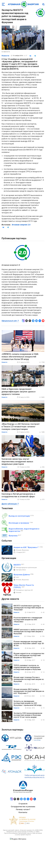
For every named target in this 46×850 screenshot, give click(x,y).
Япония (18, 550)
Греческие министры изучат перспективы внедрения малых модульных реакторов (17, 461)
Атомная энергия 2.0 (21, 225)
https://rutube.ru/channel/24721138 (26, 320)
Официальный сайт (9, 321)
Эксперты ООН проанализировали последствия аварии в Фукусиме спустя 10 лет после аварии (28, 715)
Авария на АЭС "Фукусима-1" (26, 547)
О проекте (23, 804)
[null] (30, 56)
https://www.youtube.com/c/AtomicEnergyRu (43, 320)
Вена (24, 570)
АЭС (17, 577)
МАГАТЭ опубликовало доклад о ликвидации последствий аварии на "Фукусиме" (29, 608)
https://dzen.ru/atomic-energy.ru (30, 320)
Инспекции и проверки (19, 523)
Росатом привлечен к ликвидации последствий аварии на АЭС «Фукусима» (28, 620)
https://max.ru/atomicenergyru (23, 320)
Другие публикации (9, 504)
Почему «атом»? (23, 809)
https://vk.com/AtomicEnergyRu (40, 320)
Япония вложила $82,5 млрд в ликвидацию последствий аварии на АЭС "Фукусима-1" (29, 691)
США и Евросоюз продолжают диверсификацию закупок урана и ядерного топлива (19, 391)
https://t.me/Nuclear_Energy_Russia (33, 320)
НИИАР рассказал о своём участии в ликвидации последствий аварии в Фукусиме (29, 632)
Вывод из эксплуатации (19, 516)
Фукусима (13, 536)
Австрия (19, 570)
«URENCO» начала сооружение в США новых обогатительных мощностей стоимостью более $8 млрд (20, 356)
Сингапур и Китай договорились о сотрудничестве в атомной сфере (18, 495)
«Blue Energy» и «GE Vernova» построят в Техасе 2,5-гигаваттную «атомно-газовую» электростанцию (21, 426)
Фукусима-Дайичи (22, 574)
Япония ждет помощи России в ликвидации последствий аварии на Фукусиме (29, 679)
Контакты (23, 812)
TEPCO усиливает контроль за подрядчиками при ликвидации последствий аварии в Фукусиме (27, 667)
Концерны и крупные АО (24, 590)
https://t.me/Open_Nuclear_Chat (36, 320)
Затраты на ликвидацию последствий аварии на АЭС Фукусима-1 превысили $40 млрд (27, 703)
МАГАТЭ (17, 565)
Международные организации (26, 567)
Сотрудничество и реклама (23, 806)
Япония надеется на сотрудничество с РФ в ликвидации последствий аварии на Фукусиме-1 (29, 655)
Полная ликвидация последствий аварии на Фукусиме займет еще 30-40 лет (29, 644)
